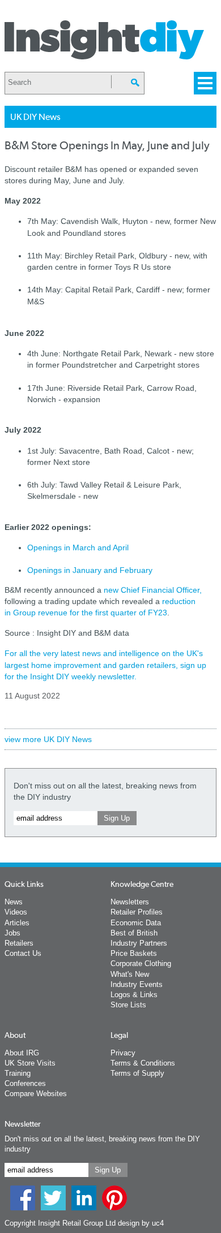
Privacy (122, 1053)
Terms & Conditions (142, 1063)
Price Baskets (133, 953)
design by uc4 (141, 1223)
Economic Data (135, 923)
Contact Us (23, 953)
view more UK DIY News (48, 739)
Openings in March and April (78, 547)
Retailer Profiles (136, 912)
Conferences (25, 1083)
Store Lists (128, 1005)
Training (18, 1073)
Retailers (19, 943)
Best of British (134, 933)
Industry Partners (138, 943)
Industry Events (136, 984)
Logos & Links (134, 994)
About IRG (22, 1053)
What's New (129, 974)
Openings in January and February (89, 570)
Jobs (12, 933)
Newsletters (129, 902)
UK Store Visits (30, 1063)
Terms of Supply (137, 1073)
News (14, 902)
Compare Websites (36, 1093)
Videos (16, 912)
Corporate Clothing (140, 963)
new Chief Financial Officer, (153, 589)
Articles (17, 923)
